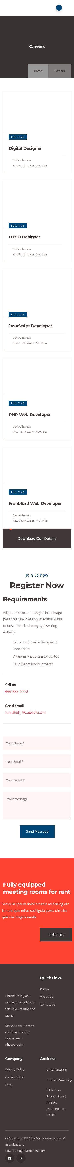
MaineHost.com (34, 1150)
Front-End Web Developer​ (35, 503)
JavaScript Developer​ (30, 325)
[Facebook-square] (9, 1158)
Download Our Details (37, 538)
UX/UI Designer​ (24, 237)
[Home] (21, 982)
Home (38, 71)
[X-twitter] (21, 1158)
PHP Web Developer (30, 414)
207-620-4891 (57, 1070)
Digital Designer (25, 148)
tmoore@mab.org (59, 1080)
